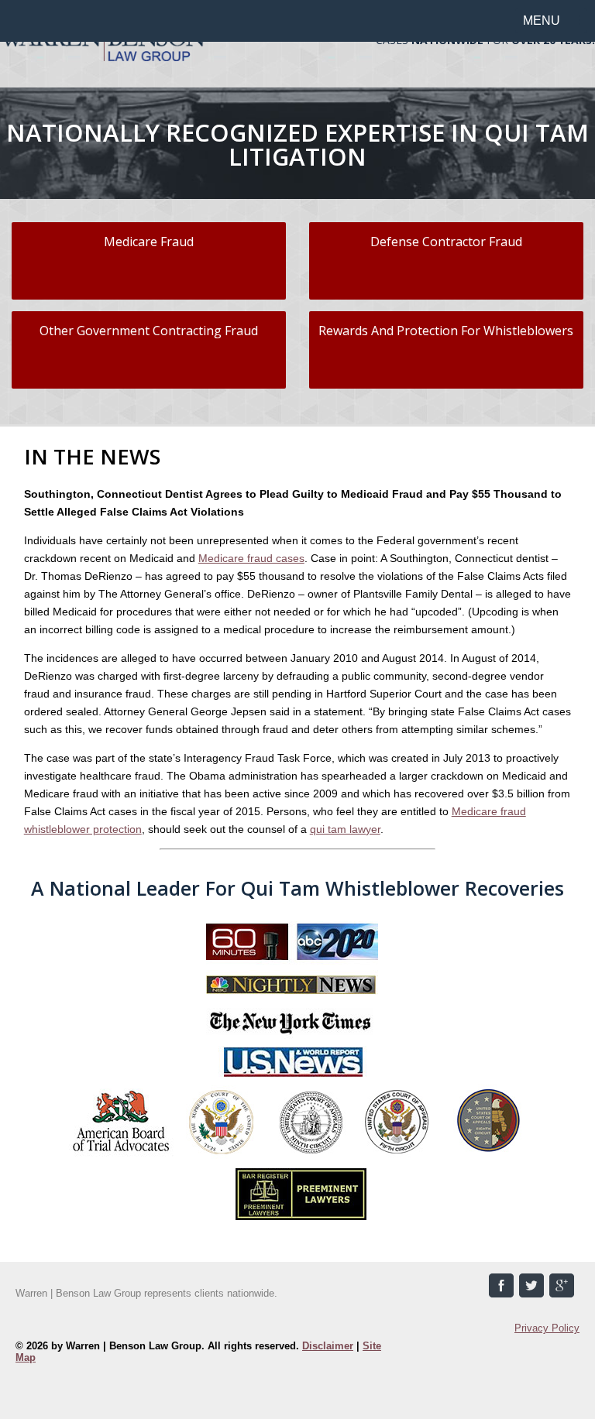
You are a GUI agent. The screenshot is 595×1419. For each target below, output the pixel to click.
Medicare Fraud (149, 241)
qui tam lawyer (345, 829)
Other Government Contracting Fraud (149, 330)
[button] (551, 20)
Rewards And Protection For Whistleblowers (445, 330)
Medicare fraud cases (251, 558)
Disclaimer (327, 1346)
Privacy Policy (547, 1328)
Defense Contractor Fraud (446, 241)
